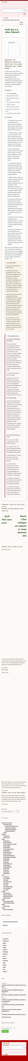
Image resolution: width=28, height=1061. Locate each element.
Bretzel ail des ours (8, 896)
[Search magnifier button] (25, 11)
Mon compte (6, 1043)
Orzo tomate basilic (8, 886)
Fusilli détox (6, 873)
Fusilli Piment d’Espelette (9, 857)
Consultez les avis (6, 1017)
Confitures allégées (10, 831)
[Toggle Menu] (24, 14)
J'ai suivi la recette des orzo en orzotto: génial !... (14, 1014)
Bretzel (3, 891)
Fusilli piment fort (7, 852)
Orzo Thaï (5, 885)
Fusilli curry (6, 870)
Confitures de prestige (10, 829)
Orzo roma (5, 883)
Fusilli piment (6, 850)
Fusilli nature (6, 841)
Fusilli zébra (6, 872)
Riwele (3, 904)
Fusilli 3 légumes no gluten (10, 844)
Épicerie (4, 834)
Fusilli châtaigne (7, 867)
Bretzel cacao (6, 898)
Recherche (4, 809)
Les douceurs (6, 837)
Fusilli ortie (12, 504)
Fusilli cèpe (6, 862)
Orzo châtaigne (7, 888)
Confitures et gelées (7, 823)
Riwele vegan (6, 906)
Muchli (3, 899)
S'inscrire (5, 1031)
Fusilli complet (6, 845)
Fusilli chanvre (6, 865)
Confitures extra (7, 824)
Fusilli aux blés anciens (9, 855)
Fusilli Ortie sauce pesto (8, 520)
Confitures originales (10, 827)
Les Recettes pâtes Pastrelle (10, 20)
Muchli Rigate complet (8, 903)
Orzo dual (5, 880)
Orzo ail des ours (7, 881)
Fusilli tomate (6, 847)
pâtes (6, 77)
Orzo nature (6, 876)
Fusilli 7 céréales (7, 854)
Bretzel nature (6, 893)
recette (21, 251)
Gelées (5, 832)
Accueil (6, 18)
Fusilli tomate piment (8, 849)
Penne (3, 907)
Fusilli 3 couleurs (7, 842)
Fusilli (3, 839)
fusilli (21, 22)
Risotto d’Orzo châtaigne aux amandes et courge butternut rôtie (20, 526)
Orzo (3, 875)
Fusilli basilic (6, 858)
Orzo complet (6, 878)
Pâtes (19, 504)
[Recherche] (18, 811)
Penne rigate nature (8, 909)
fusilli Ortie (14, 93)
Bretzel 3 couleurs (7, 894)
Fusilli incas (6, 868)
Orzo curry (6, 889)
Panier (5, 1054)
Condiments (6, 836)
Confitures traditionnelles (11, 826)
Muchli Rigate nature (8, 901)
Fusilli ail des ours (7, 863)
